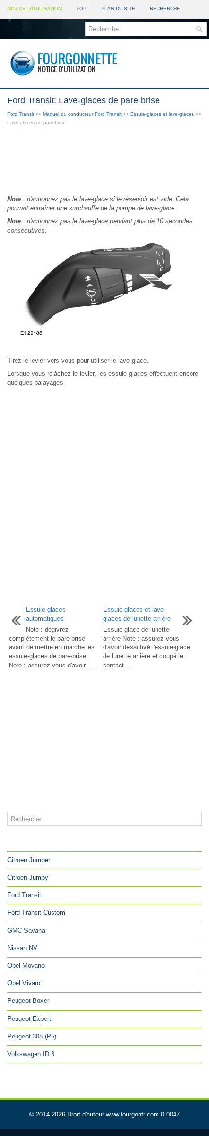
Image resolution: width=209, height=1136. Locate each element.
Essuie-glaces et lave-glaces (162, 114)
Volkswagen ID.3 (30, 1054)
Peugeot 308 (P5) (31, 1036)
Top (81, 8)
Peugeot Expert (29, 1018)
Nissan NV (22, 948)
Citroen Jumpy (27, 877)
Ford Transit (20, 114)
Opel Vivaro (23, 983)
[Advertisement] (104, 161)
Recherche (165, 8)
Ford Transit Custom (36, 912)
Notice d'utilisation (34, 8)
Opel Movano (26, 965)
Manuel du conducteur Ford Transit (82, 114)
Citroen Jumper (28, 859)
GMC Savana (26, 930)
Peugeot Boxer (28, 1000)
